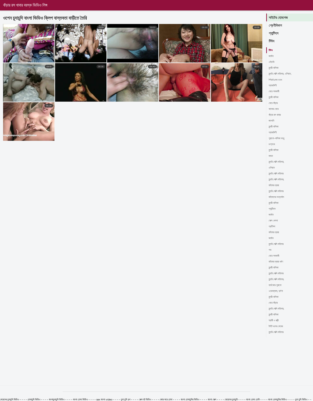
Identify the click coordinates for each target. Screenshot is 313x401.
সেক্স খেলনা (273, 220)
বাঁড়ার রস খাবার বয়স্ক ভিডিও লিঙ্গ (25, 5)
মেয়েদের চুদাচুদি (231, 399)
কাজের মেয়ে (274, 109)
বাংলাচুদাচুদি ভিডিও (57, 399)
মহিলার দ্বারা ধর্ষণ (276, 262)
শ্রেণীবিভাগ (275, 25)
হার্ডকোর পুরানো (275, 285)
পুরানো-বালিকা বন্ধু (276, 138)
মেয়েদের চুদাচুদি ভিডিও (10, 399)
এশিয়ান (272, 168)
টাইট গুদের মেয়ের (276, 326)
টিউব (271, 41)
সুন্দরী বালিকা (273, 68)
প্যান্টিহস (273, 33)
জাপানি (271, 121)
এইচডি (272, 62)
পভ (270, 250)
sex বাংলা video (104, 399)
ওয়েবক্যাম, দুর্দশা (276, 291)
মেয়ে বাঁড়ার (273, 103)
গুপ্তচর (272, 144)
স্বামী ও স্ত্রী (274, 320)
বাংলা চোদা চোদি (253, 399)
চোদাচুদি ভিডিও (34, 399)
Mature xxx (275, 79)
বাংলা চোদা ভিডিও (80, 399)
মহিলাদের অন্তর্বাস (276, 197)
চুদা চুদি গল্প (126, 399)
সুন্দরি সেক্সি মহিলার (276, 173)
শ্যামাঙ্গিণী (273, 85)
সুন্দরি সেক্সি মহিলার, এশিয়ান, (280, 74)
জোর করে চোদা (166, 399)
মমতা (271, 156)
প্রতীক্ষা (272, 226)
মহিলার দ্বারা (274, 185)
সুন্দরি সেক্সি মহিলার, (276, 162)
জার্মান (271, 56)
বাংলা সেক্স (212, 399)
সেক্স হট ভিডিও (145, 399)
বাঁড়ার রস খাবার (275, 115)
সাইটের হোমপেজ (278, 18)
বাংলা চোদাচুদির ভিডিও (190, 399)
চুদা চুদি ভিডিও (301, 399)
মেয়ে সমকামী (274, 91)
